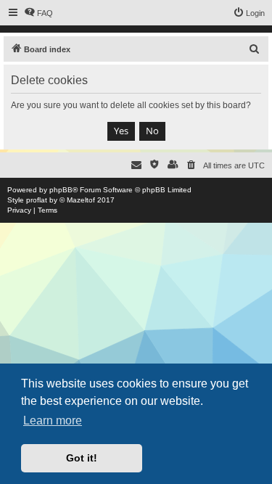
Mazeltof (81, 200)
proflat (36, 200)
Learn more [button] (52, 420)
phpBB (61, 190)
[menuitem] (38, 13)
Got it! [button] (81, 458)
